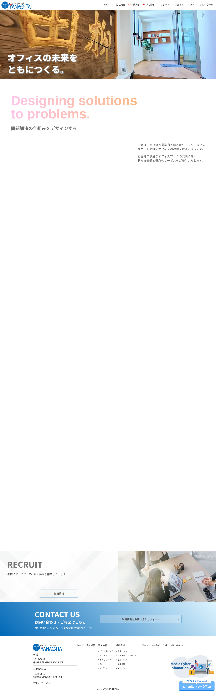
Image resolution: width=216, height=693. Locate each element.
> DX (100, 664)
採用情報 (150, 4)
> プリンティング (105, 651)
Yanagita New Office (197, 685)
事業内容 (135, 4)
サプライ (77, 331)
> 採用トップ (121, 651)
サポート (164, 4)
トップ (107, 4)
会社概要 (120, 4)
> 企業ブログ (121, 659)
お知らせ (179, 4)
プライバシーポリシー (44, 683)
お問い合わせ (206, 4)
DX (77, 321)
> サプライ (102, 668)
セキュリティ (35, 341)
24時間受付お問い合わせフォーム (140, 619)
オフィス (36, 331)
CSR (192, 4)
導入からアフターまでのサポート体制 (161, 240)
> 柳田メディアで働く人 (126, 655)
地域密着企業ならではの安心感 (161, 252)
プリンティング (35, 321)
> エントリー (121, 668)
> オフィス (102, 655)
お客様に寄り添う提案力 (161, 229)
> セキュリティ (104, 659)
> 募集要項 (120, 664)
